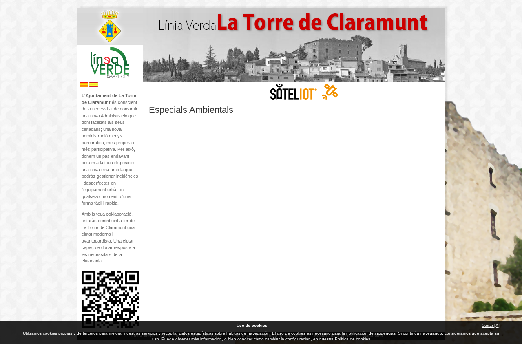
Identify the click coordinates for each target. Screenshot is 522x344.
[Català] (84, 86)
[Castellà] (93, 86)
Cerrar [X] (491, 325)
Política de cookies (352, 339)
